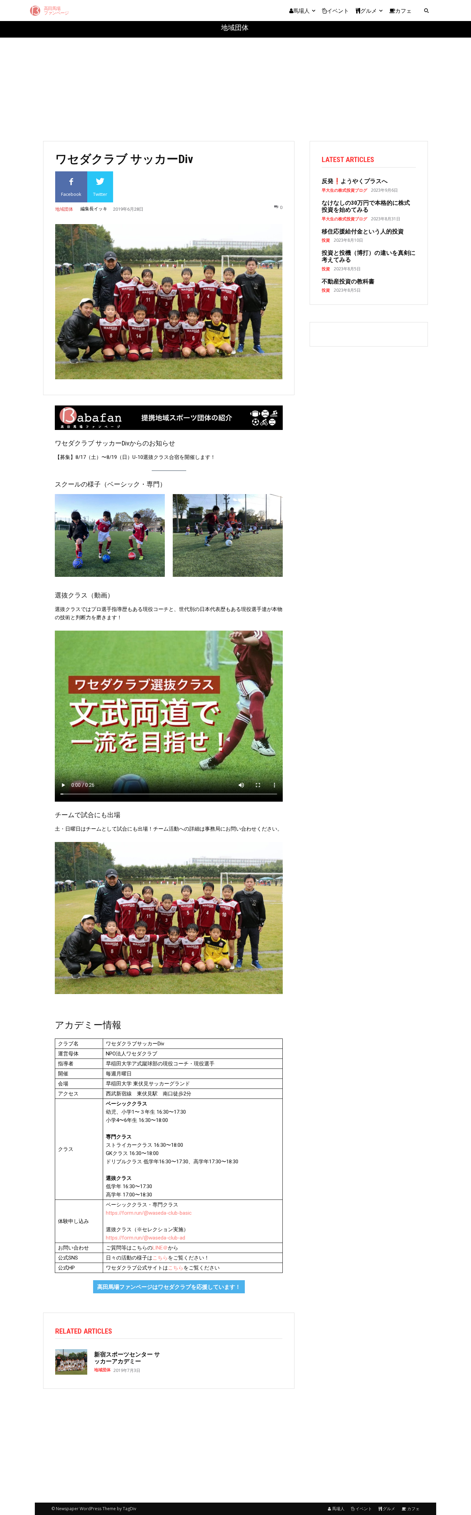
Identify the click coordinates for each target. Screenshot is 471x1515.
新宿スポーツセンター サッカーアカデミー (127, 1358)
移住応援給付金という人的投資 (363, 231)
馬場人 (338, 1509)
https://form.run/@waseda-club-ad (145, 1238)
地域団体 (235, 27)
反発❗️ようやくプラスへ (355, 181)
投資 (326, 240)
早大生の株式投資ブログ (344, 190)
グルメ (389, 1509)
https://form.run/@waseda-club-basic (149, 1213)
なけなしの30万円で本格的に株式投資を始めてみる (366, 206)
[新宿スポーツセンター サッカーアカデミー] (71, 1362)
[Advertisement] (235, 86)
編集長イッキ (93, 209)
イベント (363, 1509)
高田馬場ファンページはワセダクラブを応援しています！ (169, 1287)
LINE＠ (160, 1248)
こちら (160, 1258)
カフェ (413, 1509)
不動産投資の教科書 (348, 281)
